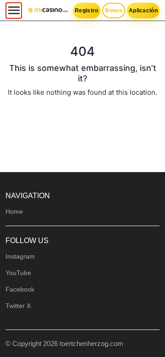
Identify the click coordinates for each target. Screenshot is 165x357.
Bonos (114, 10)
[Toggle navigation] (14, 10)
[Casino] (47, 10)
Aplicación (143, 10)
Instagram (20, 256)
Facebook (20, 289)
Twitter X (18, 305)
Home (14, 211)
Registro (86, 10)
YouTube (18, 272)
